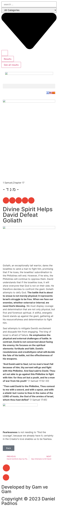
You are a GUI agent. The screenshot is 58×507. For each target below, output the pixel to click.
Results (7, 59)
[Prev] (16, 176)
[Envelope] (6, 467)
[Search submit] (4, 53)
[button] (29, 86)
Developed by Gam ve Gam (24, 489)
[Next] (42, 176)
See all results (11, 64)
